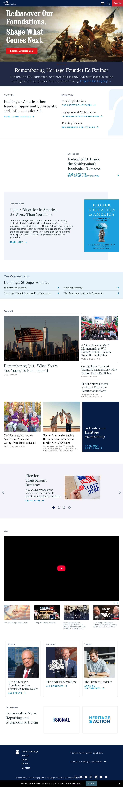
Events (25, 755)
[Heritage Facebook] (86, 777)
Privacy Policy (21, 778)
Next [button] (119, 492)
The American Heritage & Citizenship (83, 293)
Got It (91, 784)
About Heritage (30, 751)
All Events (15, 693)
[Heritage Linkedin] (96, 777)
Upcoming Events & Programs (81, 116)
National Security (73, 287)
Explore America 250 (22, 51)
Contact (26, 768)
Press (24, 759)
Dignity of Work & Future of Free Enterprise (27, 293)
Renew (25, 763)
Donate (117, 3)
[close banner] (119, 784)
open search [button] (108, 3)
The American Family (15, 287)
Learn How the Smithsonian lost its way (83, 175)
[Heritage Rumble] (101, 777)
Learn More (32, 493)
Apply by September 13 (92, 687)
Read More (16, 242)
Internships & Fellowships (79, 127)
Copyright (51, 778)
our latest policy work (77, 105)
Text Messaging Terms (37, 778)
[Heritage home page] (17, 752)
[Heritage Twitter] (75, 777)
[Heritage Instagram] (91, 777)
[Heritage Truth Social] (81, 777)
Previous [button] (4, 492)
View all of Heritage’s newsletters (86, 762)
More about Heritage (17, 117)
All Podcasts (55, 686)
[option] (61, 484)
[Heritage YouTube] (106, 777)
